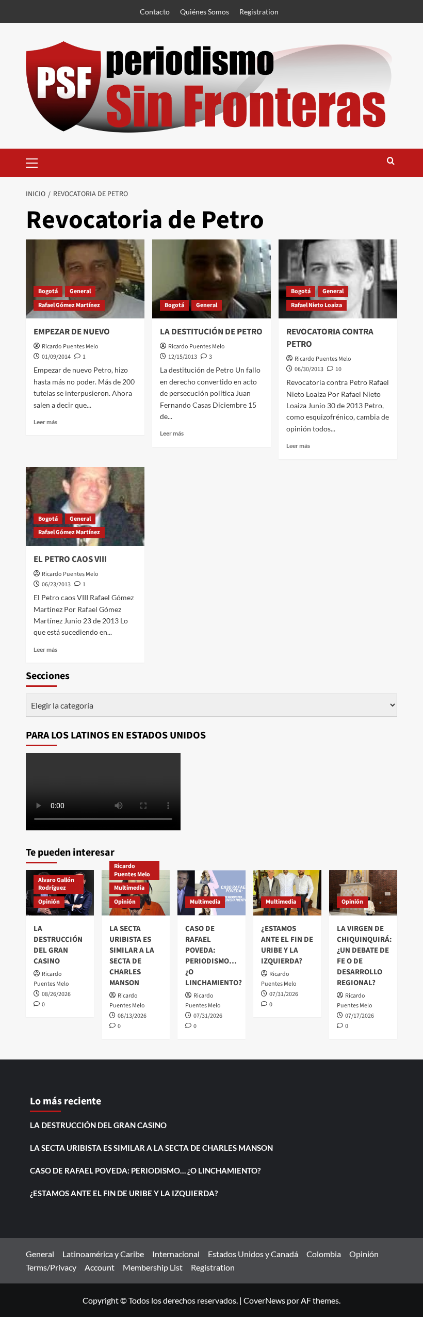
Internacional (176, 1254)
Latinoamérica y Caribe (103, 1254)
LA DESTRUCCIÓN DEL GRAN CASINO (58, 945)
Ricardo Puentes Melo (70, 346)
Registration (259, 11)
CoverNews (264, 1300)
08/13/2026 (132, 1015)
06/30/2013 (309, 369)
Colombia (323, 1254)
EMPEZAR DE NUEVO (72, 332)
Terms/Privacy (51, 1267)
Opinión (49, 901)
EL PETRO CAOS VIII (70, 559)
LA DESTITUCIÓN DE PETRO (211, 332)
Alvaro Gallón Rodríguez (56, 884)
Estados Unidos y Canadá (253, 1254)
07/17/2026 (359, 1015)
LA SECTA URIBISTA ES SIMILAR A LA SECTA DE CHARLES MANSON (131, 955)
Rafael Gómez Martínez (69, 305)
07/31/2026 (207, 1015)
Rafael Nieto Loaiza (316, 305)
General (80, 291)
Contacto (155, 11)
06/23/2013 (56, 584)
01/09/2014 (56, 356)
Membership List (153, 1267)
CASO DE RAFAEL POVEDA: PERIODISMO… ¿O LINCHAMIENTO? (213, 955)
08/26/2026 (56, 994)
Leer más (45, 422)
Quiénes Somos (204, 11)
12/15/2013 (182, 356)
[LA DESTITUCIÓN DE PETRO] (211, 278)
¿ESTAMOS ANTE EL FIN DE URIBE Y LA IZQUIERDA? (287, 945)
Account (100, 1267)
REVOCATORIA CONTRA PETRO (329, 338)
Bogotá (48, 291)
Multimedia (129, 888)
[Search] (390, 162)
